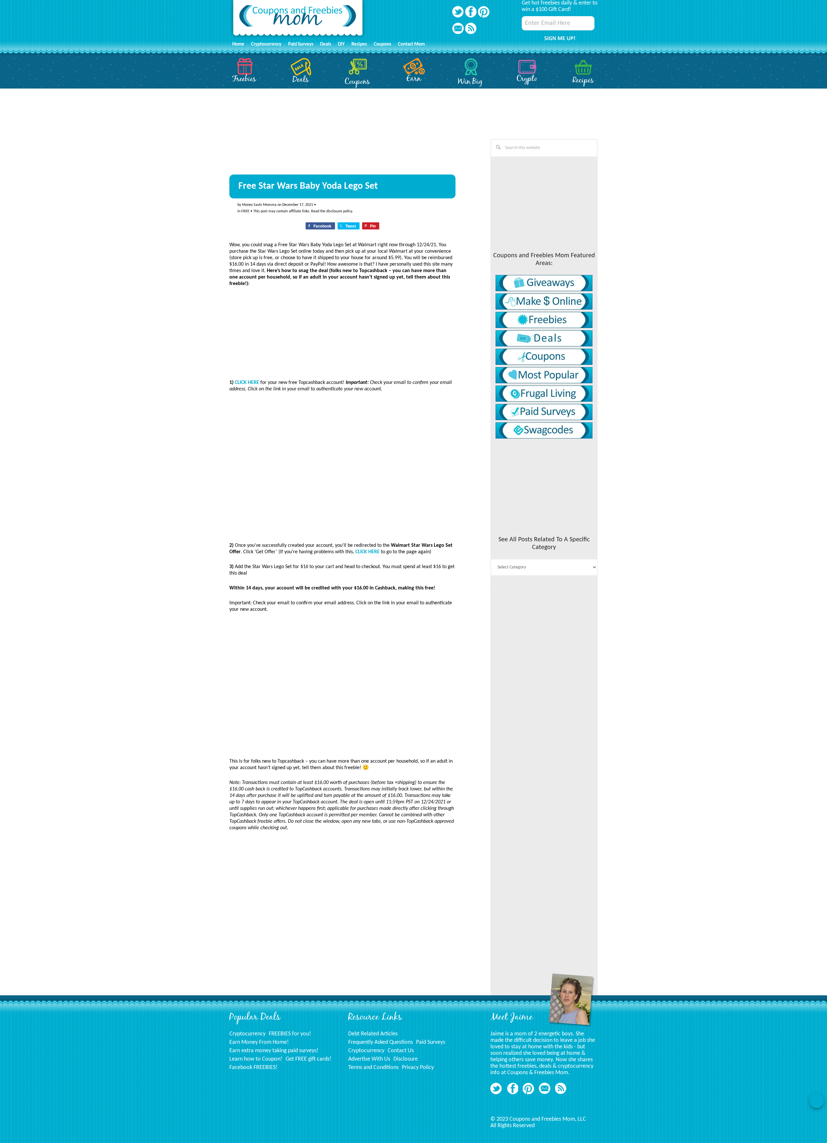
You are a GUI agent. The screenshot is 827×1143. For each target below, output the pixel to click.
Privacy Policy (418, 1067)
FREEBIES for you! (290, 1034)
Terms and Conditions (373, 1067)
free (245, 211)
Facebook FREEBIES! (253, 1067)
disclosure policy (339, 211)
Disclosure (405, 1059)
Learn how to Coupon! (255, 1059)
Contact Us (401, 1051)
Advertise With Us (369, 1059)
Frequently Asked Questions (380, 1042)
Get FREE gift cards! (308, 1059)
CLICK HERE (247, 382)
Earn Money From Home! (259, 1042)
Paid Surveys (430, 1042)
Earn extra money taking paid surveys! (274, 1051)
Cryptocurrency (247, 1034)
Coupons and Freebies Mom (297, 19)
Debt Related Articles (373, 1034)
